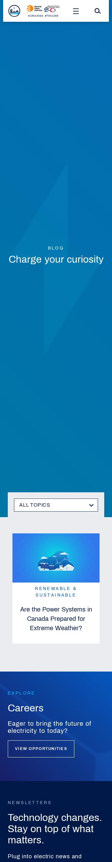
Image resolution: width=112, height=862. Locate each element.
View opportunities (41, 749)
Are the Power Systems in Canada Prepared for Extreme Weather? (56, 618)
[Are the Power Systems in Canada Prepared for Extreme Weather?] (56, 558)
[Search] (97, 11)
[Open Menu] (76, 11)
